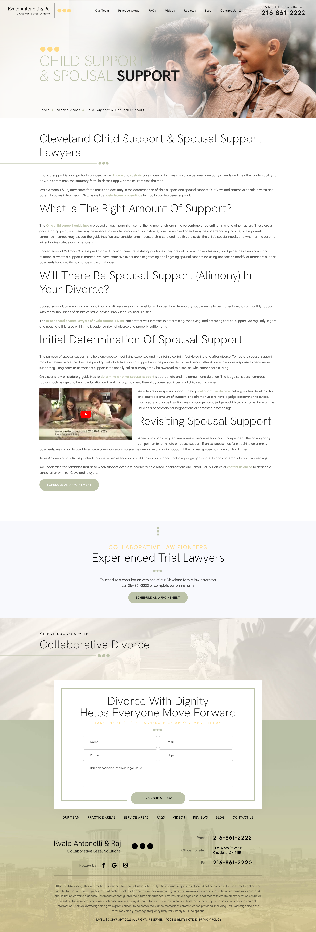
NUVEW (100, 919)
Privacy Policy (210, 919)
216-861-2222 (283, 12)
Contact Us (243, 817)
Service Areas (136, 817)
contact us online (239, 467)
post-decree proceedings (123, 195)
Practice (128, 10)
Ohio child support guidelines (67, 225)
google (114, 865)
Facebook (103, 865)
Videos (170, 10)
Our (102, 10)
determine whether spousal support (127, 377)
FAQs (152, 10)
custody (136, 175)
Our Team (71, 817)
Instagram (125, 865)
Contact (228, 10)
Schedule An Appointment (69, 485)
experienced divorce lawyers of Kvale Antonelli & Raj (85, 321)
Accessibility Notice (182, 919)
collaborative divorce (214, 391)
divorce (117, 175)
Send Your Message (158, 798)
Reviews (190, 10)
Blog (208, 10)
